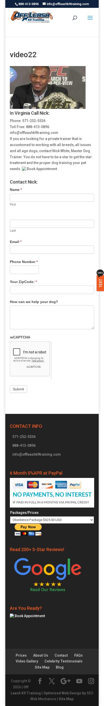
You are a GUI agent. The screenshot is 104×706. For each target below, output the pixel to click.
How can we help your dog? (34, 302)
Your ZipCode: (23, 282)
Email (15, 242)
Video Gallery (27, 661)
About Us (40, 655)
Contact (61, 655)
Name (16, 190)
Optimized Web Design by (64, 693)
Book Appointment (41, 169)
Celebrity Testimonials (63, 661)
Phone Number (24, 262)
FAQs (78, 655)
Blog (60, 667)
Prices (21, 655)
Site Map (42, 667)
